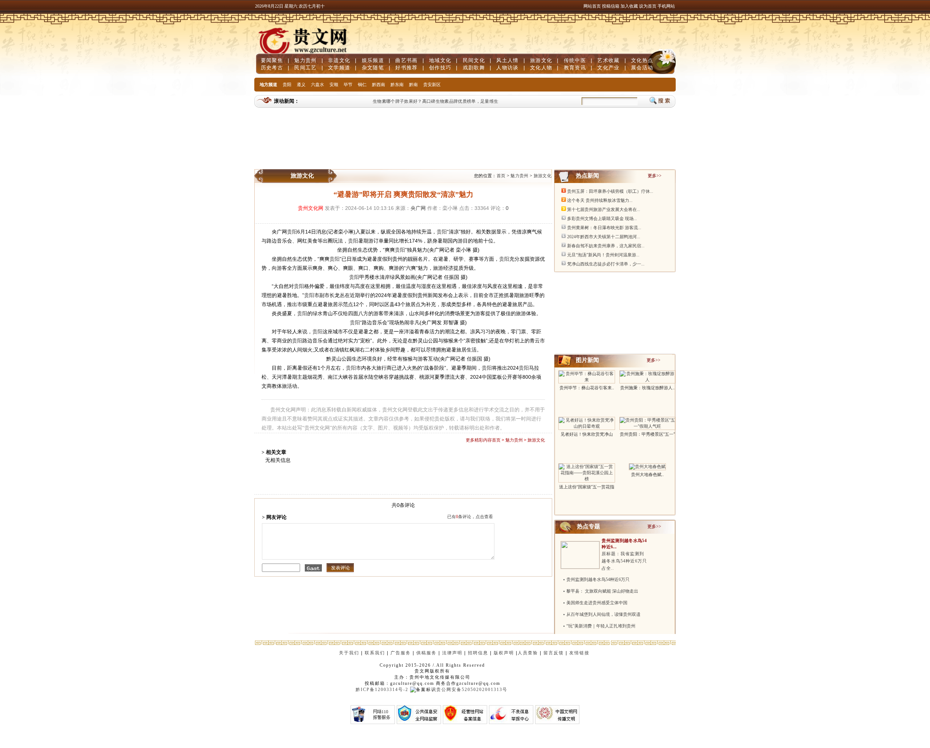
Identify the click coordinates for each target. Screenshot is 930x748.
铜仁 (362, 84)
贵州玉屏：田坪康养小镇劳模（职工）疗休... (610, 191)
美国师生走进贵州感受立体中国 (596, 602)
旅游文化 (541, 60)
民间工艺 (305, 67)
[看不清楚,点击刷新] (313, 568)
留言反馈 (553, 652)
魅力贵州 (305, 60)
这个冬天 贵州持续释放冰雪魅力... (599, 200)
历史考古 (272, 67)
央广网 (418, 208)
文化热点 (642, 60)
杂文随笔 (373, 67)
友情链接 (580, 652)
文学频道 (339, 67)
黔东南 (397, 84)
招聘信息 (478, 652)
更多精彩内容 (479, 440)
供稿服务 (426, 652)
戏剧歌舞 (474, 67)
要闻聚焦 (272, 60)
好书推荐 (406, 67)
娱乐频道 (373, 60)
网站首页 (592, 6)
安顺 (333, 84)
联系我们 (375, 652)
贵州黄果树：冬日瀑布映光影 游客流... (604, 227)
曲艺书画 (406, 60)
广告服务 (401, 652)
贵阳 (287, 84)
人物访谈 (507, 67)
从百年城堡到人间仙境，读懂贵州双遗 (603, 614)
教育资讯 (575, 67)
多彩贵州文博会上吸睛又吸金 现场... (602, 218)
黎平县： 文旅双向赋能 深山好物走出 (602, 591)
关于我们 (349, 652)
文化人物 (541, 67)
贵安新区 (432, 84)
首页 (501, 175)
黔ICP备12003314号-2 (382, 689)
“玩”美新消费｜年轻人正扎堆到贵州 (600, 626)
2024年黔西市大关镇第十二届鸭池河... (603, 236)
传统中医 (575, 60)
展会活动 (642, 67)
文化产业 (608, 67)
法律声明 (452, 652)
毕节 (348, 84)
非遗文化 (339, 60)
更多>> (655, 175)
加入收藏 (629, 6)
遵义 (301, 84)
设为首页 (647, 6)
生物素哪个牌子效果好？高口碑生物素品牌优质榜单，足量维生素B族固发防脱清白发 (450, 101)
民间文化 (474, 60)
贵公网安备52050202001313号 (472, 689)
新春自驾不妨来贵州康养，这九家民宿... (605, 245)
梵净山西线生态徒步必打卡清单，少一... (605, 264)
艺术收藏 (608, 60)
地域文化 (440, 60)
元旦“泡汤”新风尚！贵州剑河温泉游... (603, 254)
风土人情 (507, 60)
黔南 (413, 84)
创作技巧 (440, 67)
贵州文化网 (310, 208)
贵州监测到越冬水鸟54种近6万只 (598, 579)
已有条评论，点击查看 (470, 516)
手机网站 (666, 6)
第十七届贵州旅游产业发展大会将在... (603, 209)
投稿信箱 (610, 6)
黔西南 (378, 84)
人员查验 (528, 652)
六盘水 (317, 84)
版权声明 (504, 652)
